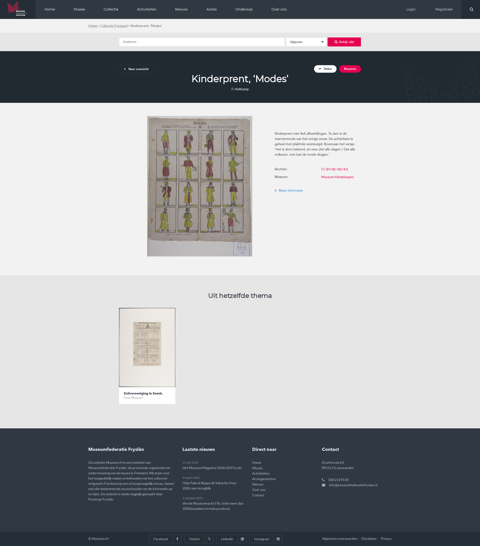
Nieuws (181, 9)
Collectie (111, 9)
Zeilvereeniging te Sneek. (143, 393)
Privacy (386, 538)
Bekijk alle (346, 42)
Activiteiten (146, 9)
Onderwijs (244, 9)
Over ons (279, 9)
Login (411, 9)
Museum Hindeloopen (337, 177)
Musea (79, 9)
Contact (258, 495)
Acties (211, 9)
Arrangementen (264, 479)
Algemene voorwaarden (339, 538)
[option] (200, 186)
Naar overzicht (138, 69)
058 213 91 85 (338, 480)
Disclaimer (369, 538)
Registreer (444, 9)
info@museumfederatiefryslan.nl (353, 485)
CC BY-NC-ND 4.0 (334, 169)
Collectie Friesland (114, 26)
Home (50, 9)
